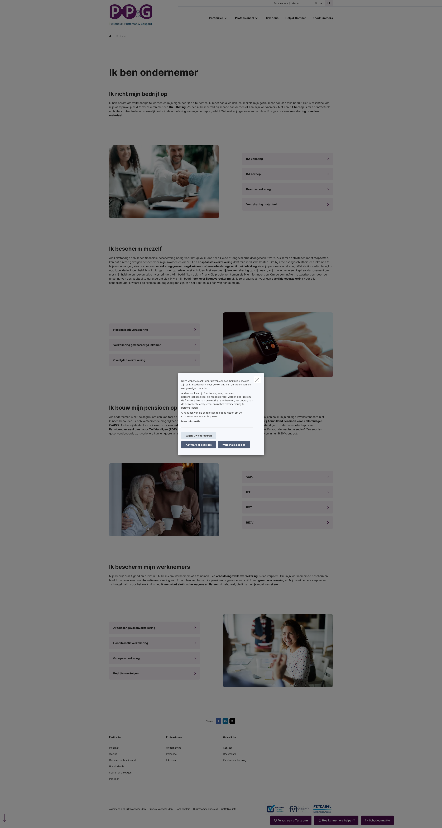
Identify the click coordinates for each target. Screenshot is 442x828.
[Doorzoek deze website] (329, 3)
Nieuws (295, 3)
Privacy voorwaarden (161, 809)
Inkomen (171, 760)
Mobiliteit (114, 747)
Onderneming (173, 747)
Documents (229, 753)
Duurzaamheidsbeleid (205, 809)
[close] (257, 379)
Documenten (281, 3)
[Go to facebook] (219, 721)
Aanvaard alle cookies (199, 444)
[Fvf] (297, 809)
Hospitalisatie (116, 766)
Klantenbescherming (234, 760)
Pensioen (114, 778)
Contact (227, 747)
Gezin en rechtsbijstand (122, 760)
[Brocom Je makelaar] (274, 809)
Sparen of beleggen (120, 772)
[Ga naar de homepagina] (143, 14)
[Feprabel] (321, 809)
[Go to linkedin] (226, 721)
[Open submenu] (226, 18)
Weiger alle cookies (233, 444)
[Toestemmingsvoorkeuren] (14, 821)
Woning (113, 753)
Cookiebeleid (183, 809)
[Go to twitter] (232, 721)
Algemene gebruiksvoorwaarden (127, 809)
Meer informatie (190, 421)
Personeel (171, 753)
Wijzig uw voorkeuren (199, 435)
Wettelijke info (228, 809)
